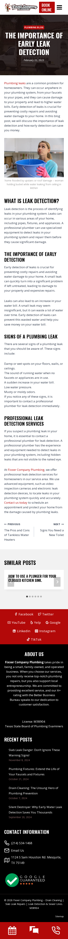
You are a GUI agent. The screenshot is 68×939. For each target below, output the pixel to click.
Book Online (47, 7)
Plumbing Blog (34, 27)
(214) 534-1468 (21, 843)
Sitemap (59, 916)
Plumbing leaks (15, 83)
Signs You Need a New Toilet (52, 530)
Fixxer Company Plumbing (26, 470)
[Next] (57, 582)
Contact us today (15, 503)
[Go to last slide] (10, 582)
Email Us (17, 850)
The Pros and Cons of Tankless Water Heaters (17, 532)
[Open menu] (59, 7)
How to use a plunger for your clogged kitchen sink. (32, 578)
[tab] (27, 596)
